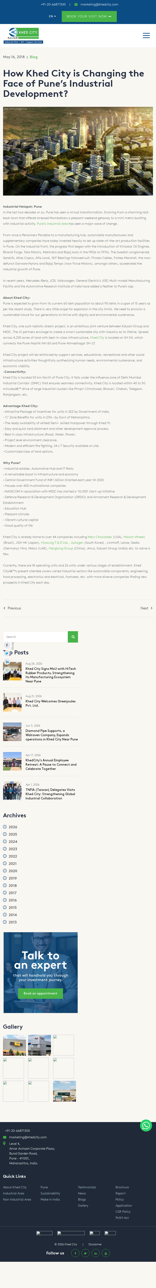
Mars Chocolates (100, 537)
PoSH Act (122, 1218)
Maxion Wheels (134, 537)
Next (144, 608)
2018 (12, 885)
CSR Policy (123, 1212)
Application (124, 1205)
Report (121, 1193)
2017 (12, 893)
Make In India (50, 1199)
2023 (12, 849)
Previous (14, 608)
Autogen (77, 543)
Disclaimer (95, 1244)
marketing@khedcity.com (99, 4)
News (82, 1193)
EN (51, 16)
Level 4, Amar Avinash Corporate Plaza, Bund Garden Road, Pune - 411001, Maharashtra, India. (32, 1153)
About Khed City (15, 1187)
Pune (44, 1187)
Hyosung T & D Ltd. (54, 543)
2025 (12, 834)
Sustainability (50, 1193)
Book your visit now (87, 16)
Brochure (122, 1187)
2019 (12, 878)
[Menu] (146, 35)
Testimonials (87, 1187)
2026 (12, 827)
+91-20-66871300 (53, 4)
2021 (12, 863)
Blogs (82, 1199)
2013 (12, 922)
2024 (12, 841)
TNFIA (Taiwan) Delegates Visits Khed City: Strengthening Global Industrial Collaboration (50, 794)
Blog (34, 57)
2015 (12, 907)
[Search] (73, 637)
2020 (12, 871)
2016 (12, 900)
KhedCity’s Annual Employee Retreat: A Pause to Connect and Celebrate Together (51, 765)
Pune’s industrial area (52, 224)
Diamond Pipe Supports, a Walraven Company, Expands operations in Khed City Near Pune (52, 735)
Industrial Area (13, 1193)
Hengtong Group (61, 548)
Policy (120, 1199)
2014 (12, 915)
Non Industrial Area (17, 1199)
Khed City (97, 337)
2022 (12, 856)
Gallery (83, 1205)
